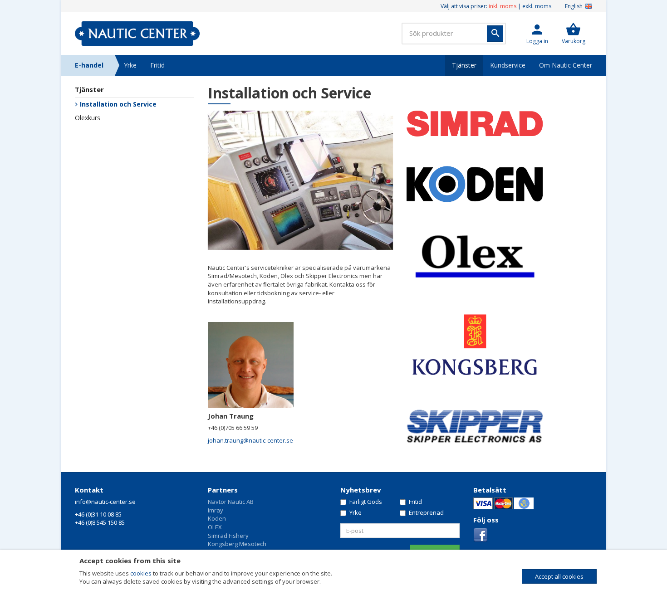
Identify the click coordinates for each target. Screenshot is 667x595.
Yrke (130, 65)
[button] (537, 33)
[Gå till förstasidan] (137, 33)
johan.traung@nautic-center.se (250, 440)
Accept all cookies (559, 576)
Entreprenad (426, 512)
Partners (223, 489)
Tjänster (464, 65)
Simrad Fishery (228, 536)
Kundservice (507, 65)
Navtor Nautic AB (231, 501)
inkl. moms (502, 6)
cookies (141, 573)
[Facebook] (480, 534)
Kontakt (89, 489)
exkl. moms (536, 6)
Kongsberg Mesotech (237, 544)
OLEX (215, 527)
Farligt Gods (365, 501)
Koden (217, 518)
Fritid (157, 65)
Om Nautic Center (565, 65)
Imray (215, 510)
